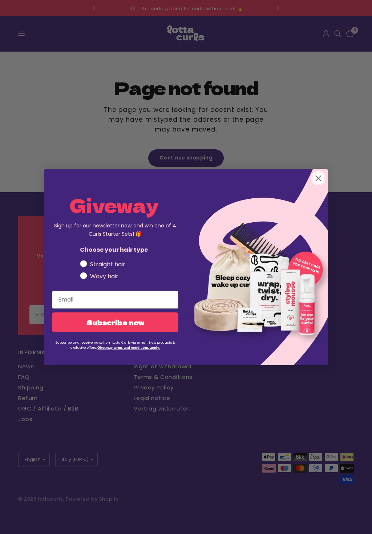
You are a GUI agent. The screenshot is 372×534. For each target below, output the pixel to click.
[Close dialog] (318, 178)
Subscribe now (115, 322)
